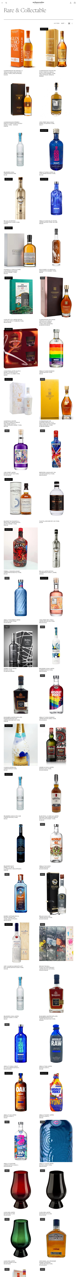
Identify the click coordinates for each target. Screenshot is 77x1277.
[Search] (6, 3)
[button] (63, 23)
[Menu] (2, 3)
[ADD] (35, 66)
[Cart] (75, 3)
